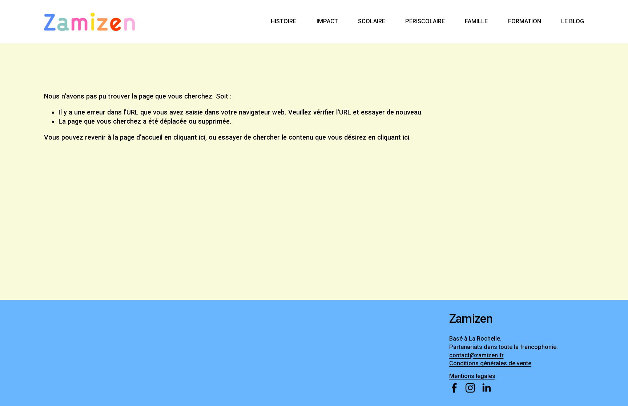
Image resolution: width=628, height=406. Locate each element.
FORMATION (524, 21)
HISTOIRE (283, 21)
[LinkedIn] (486, 388)
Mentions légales (472, 376)
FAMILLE (476, 21)
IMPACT (327, 21)
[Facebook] (454, 388)
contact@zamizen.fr (476, 355)
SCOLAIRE (371, 21)
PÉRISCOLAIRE (425, 21)
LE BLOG (572, 21)
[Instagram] (470, 388)
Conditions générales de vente (490, 363)
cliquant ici (189, 137)
